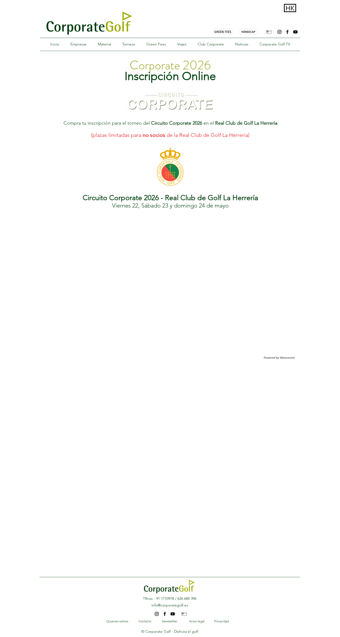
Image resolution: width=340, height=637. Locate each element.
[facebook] (287, 32)
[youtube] (295, 32)
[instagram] (279, 32)
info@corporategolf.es (169, 605)
